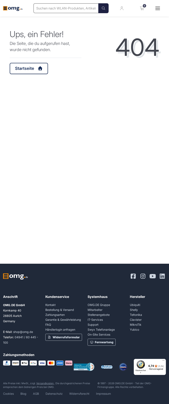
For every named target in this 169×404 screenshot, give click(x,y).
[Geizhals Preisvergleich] (107, 367)
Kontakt (50, 305)
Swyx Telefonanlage (101, 329)
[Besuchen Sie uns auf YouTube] (152, 276)
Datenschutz (54, 393)
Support (93, 324)
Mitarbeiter (95, 309)
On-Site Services (99, 334)
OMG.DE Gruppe (99, 305)
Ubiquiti (135, 305)
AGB (36, 393)
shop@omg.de (23, 332)
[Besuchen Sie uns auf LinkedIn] (162, 276)
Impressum (103, 393)
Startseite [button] (24, 68)
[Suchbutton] (103, 8)
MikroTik (135, 324)
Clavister (136, 319)
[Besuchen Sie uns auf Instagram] (143, 276)
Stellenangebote (99, 314)
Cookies (8, 393)
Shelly (134, 309)
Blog (23, 393)
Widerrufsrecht (79, 393)
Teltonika (136, 314)
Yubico (134, 329)
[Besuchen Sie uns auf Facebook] (133, 276)
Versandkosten (45, 383)
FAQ (48, 324)
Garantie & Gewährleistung (63, 319)
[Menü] (163, 361)
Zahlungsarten (55, 314)
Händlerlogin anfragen (60, 329)
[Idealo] (123, 367)
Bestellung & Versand (59, 309)
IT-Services (95, 319)
